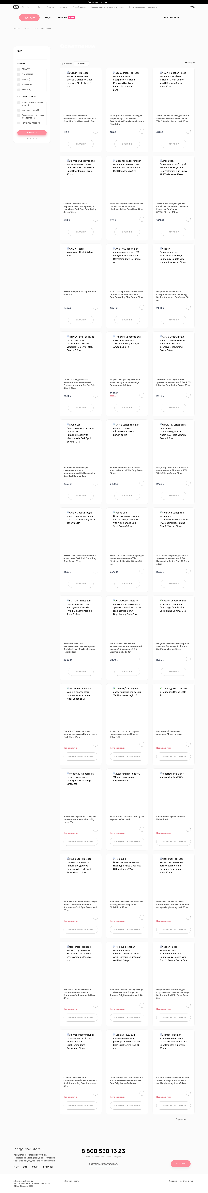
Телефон (89, 1157)
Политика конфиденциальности (143, 7)
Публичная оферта (71, 1181)
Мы (16, 7)
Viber (109, 1157)
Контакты (63, 7)
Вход (192, 7)
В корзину (81, 144)
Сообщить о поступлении (81, 756)
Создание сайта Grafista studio (182, 1181)
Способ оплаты (79, 7)
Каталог (30, 17)
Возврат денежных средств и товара (107, 7)
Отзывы (50, 7)
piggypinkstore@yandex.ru (103, 1163)
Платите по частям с (103, 2)
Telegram (117, 1157)
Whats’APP (99, 1157)
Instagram (181, 1164)
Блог (40, 7)
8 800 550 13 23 (171, 17)
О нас (16, 1167)
